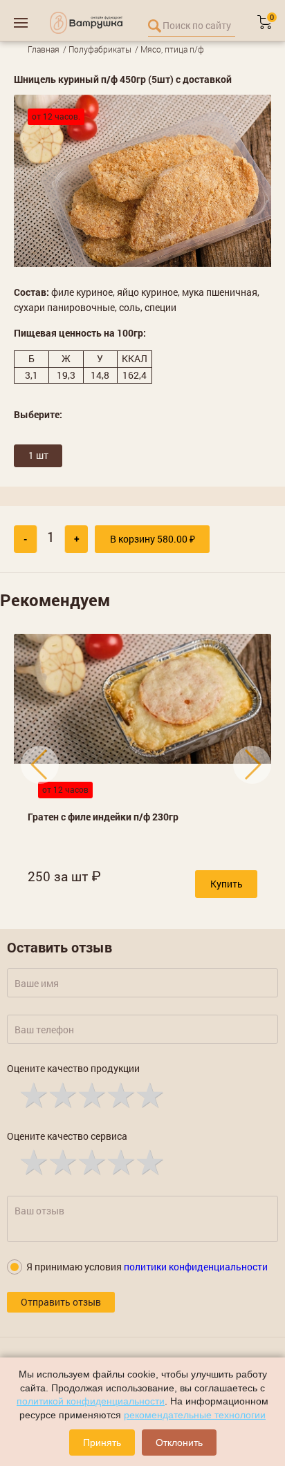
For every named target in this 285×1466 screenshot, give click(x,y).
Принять (102, 1442)
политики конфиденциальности (196, 1266)
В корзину (152, 538)
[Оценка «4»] (119, 1094)
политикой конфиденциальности (91, 1401)
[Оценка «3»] (90, 1094)
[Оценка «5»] (148, 1094)
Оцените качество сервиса (67, 1136)
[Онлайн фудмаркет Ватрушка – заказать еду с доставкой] (86, 23)
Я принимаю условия (147, 1266)
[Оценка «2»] (61, 1094)
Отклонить (179, 1442)
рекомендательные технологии (195, 1414)
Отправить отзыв (61, 1301)
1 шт (38, 455)
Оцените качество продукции (73, 1068)
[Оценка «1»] (32, 1094)
